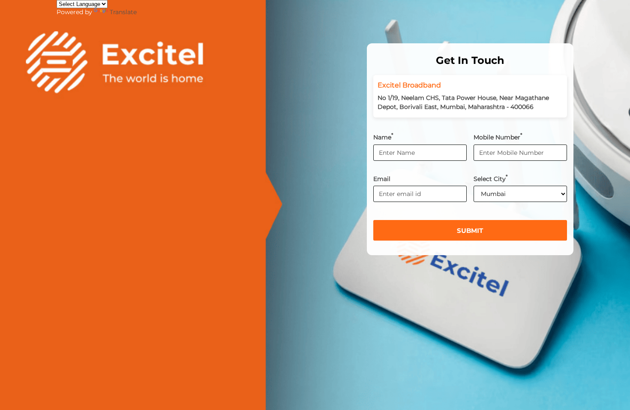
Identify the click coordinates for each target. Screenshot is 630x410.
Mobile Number (498, 136)
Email (381, 178)
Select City (491, 178)
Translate (123, 12)
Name (383, 136)
